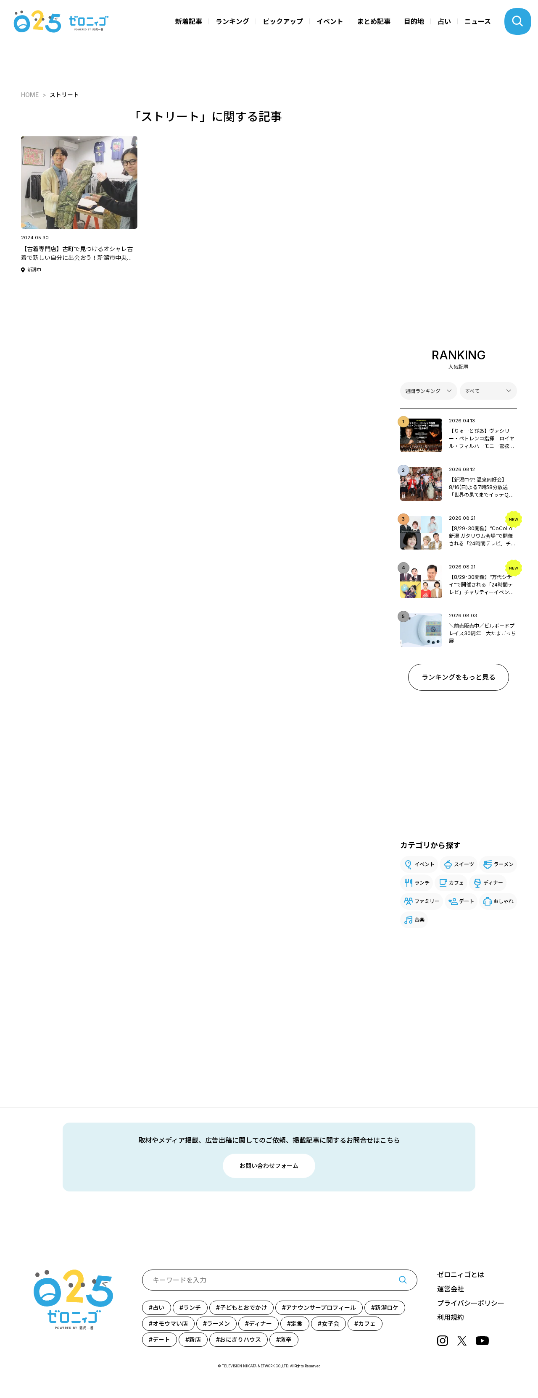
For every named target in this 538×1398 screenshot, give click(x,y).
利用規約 (450, 1317)
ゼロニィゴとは (460, 1274)
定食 (297, 1323)
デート (466, 901)
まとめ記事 (373, 21)
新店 (195, 1339)
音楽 (419, 919)
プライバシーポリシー (470, 1303)
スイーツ (464, 864)
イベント (329, 21)
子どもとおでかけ (243, 1307)
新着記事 (188, 21)
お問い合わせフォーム (269, 1165)
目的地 (414, 21)
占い (444, 21)
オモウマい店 (170, 1323)
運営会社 (450, 1289)
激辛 (286, 1339)
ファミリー (427, 901)
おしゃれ (503, 901)
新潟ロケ (386, 1307)
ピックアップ (283, 21)
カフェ (456, 883)
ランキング (232, 21)
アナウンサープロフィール (321, 1307)
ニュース (477, 21)
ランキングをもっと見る (459, 677)
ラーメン (503, 864)
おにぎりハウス (240, 1339)
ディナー (493, 883)
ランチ (422, 883)
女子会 (330, 1323)
